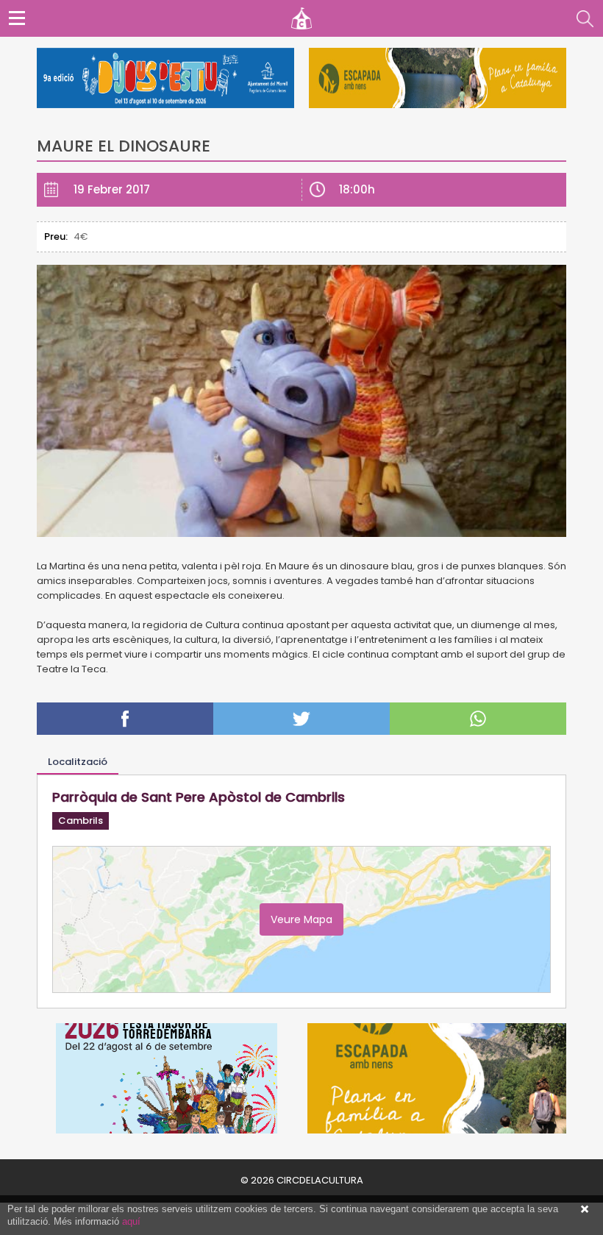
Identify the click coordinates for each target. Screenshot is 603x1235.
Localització (77, 762)
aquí (131, 1221)
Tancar (584, 1209)
